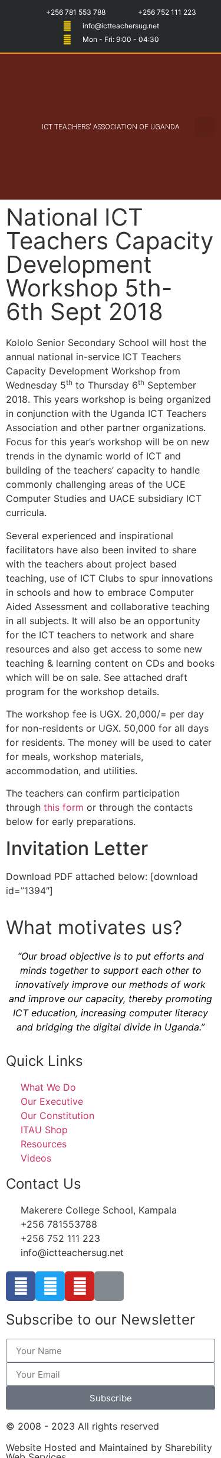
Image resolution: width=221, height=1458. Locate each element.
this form (64, 807)
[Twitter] (50, 1286)
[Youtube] (79, 1286)
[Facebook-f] (20, 1286)
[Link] (109, 1286)
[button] (24, 126)
